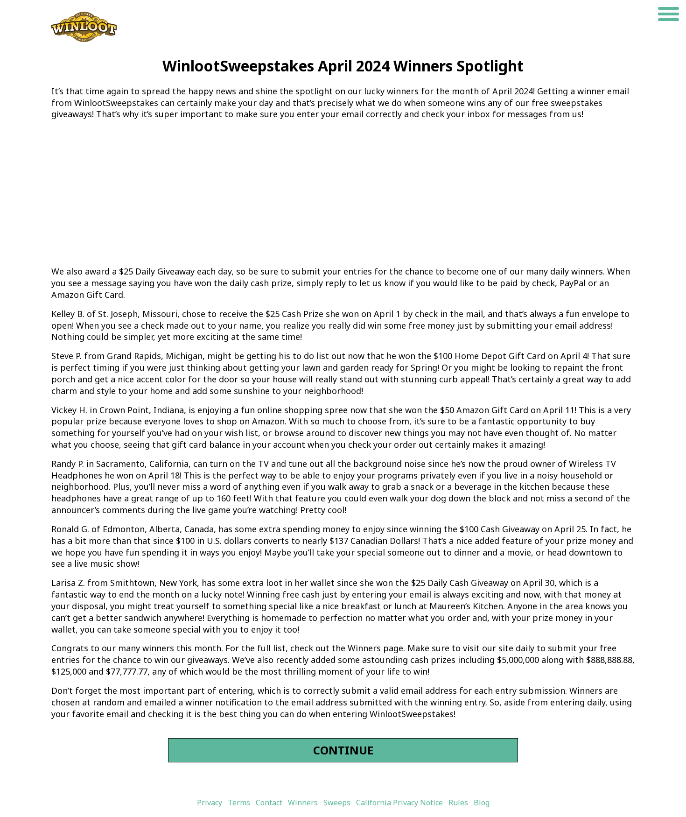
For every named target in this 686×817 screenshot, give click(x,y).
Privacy (209, 802)
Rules (458, 802)
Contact (269, 802)
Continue (343, 750)
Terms (239, 802)
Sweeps (336, 802)
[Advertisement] (343, 192)
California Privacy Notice (399, 802)
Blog (482, 802)
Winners (303, 802)
